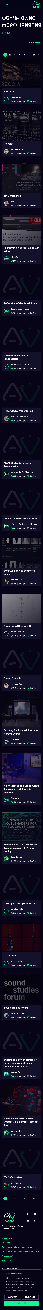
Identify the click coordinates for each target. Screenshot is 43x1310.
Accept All (21, 1303)
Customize (12, 1297)
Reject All (30, 1297)
